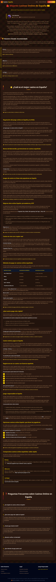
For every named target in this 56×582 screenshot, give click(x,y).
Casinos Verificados (42, 1)
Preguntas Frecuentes (23, 569)
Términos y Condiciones (24, 573)
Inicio (37, 1)
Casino (7, 2)
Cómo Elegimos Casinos (5, 573)
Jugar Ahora (51, 1)
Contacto (2, 571)
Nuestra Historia (4, 569)
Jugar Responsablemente (43, 569)
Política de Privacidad (23, 571)
